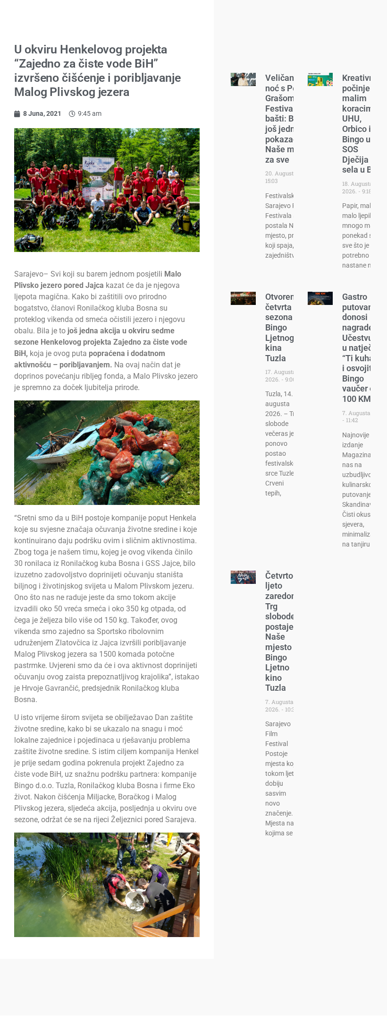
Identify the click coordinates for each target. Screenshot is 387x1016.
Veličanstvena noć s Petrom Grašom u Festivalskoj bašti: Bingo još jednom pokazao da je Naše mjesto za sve (292, 119)
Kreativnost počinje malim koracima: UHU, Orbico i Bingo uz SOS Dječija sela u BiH (364, 123)
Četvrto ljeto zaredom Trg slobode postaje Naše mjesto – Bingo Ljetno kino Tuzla (282, 632)
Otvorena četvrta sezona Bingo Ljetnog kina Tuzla (282, 327)
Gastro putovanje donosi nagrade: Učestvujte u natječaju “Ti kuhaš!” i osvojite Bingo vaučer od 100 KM (363, 348)
